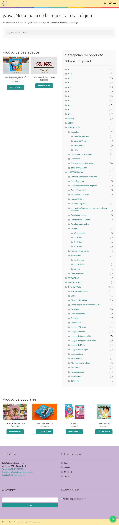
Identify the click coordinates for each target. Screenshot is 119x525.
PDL (76, 150)
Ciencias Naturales (81, 136)
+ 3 (69, 92)
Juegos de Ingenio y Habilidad (83, 340)
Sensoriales (76, 255)
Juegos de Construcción (81, 336)
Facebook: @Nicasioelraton (13, 475)
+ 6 (69, 105)
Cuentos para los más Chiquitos (84, 186)
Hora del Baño (76, 199)
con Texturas (79, 264)
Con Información (77, 181)
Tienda (67, 467)
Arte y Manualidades (79, 291)
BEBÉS (71, 123)
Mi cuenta (68, 472)
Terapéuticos (76, 381)
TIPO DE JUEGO (74, 287)
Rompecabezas (77, 372)
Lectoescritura (77, 354)
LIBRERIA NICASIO (76, 172)
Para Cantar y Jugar (79, 215)
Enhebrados (76, 323)
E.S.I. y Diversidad (78, 190)
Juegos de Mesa (78, 345)
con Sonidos (79, 260)
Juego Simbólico (78, 332)
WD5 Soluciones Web (33, 522)
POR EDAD (75, 229)
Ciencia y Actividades (79, 300)
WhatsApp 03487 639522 (12, 469)
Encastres (75, 318)
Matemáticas (79, 145)
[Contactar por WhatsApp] (113, 519)
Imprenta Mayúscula (79, 204)
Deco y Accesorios (78, 314)
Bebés (73, 296)
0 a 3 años (78, 237)
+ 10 (70, 74)
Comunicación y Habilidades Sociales (86, 305)
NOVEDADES (73, 278)
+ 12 (70, 78)
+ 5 (69, 101)
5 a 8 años (78, 247)
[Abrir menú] (115, 3)
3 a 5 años (78, 242)
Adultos (71, 118)
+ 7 (69, 109)
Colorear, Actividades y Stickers (84, 177)
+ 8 (69, 114)
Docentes (75, 132)
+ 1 (69, 69)
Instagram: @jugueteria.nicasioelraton (17, 472)
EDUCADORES (74, 127)
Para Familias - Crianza (80, 220)
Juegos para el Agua (79, 350)
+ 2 (69, 87)
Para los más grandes (80, 224)
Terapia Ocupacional (79, 168)
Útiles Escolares (77, 273)
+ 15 (70, 83)
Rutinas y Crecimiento (80, 251)
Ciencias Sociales (81, 141)
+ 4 (69, 96)
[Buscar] (105, 3)
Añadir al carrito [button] (16, 87)
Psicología (75, 159)
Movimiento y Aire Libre (80, 363)
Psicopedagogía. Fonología (82, 163)
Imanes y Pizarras (78, 327)
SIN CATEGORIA (74, 282)
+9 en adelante (80, 233)
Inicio (66, 463)
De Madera (75, 309)
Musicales (75, 367)
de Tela (77, 269)
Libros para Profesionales (81, 154)
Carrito (66, 476)
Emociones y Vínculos (80, 195)
